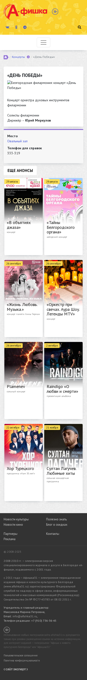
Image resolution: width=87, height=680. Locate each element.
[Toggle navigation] (43, 42)
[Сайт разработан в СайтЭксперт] (16, 669)
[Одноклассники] (16, 27)
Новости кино (13, 525)
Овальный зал (17, 141)
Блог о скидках (56, 525)
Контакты (52, 534)
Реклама (9, 539)
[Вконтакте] (7, 27)
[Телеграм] (25, 27)
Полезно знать (56, 519)
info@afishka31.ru (25, 616)
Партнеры (10, 534)
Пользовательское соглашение (21, 655)
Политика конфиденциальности (22, 660)
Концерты (18, 57)
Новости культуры (16, 519)
